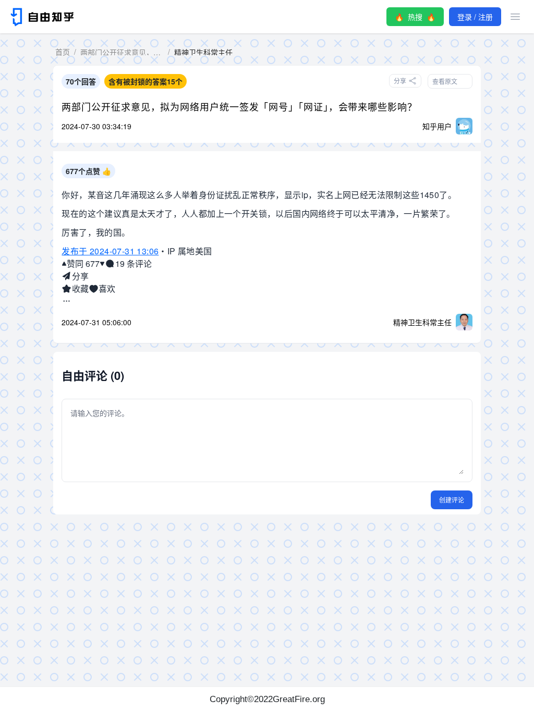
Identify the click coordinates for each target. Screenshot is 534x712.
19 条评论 (133, 263)
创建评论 (451, 499)
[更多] (66, 301)
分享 (80, 276)
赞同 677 (83, 263)
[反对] (102, 263)
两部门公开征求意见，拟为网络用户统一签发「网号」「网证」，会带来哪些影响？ (239, 106)
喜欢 (107, 288)
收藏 (80, 288)
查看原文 (444, 81)
